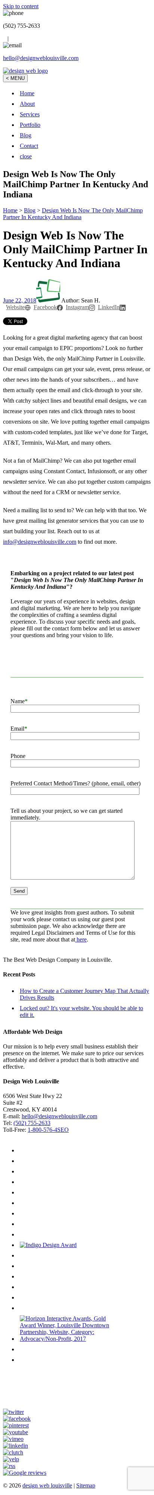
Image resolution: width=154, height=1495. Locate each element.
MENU (15, 78)
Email (18, 728)
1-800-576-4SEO (48, 1130)
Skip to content (20, 6)
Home (27, 93)
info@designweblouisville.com (39, 541)
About (27, 104)
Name (19, 701)
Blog (25, 135)
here (81, 939)
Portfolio (30, 125)
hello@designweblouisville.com (40, 58)
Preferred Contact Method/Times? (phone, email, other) (75, 783)
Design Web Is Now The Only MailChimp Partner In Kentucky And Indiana (73, 213)
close (26, 156)
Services (30, 114)
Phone (17, 756)
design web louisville (47, 1485)
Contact (29, 146)
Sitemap (85, 1485)
